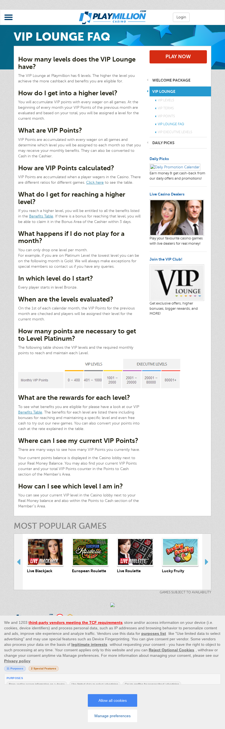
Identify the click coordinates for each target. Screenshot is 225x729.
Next (206, 562)
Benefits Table (41, 216)
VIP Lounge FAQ (171, 124)
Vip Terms (166, 108)
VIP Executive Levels (175, 132)
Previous (18, 562)
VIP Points (166, 116)
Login (181, 17)
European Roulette (89, 571)
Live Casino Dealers (167, 194)
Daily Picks (159, 159)
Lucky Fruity (173, 571)
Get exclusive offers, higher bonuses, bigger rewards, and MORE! (174, 308)
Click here (95, 182)
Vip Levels (166, 100)
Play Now (178, 56)
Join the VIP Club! (166, 259)
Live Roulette (129, 571)
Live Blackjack (39, 571)
